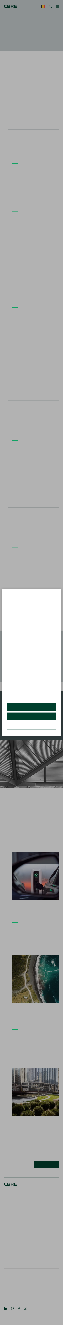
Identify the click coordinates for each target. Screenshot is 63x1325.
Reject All (31, 719)
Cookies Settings (31, 728)
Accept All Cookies (31, 710)
